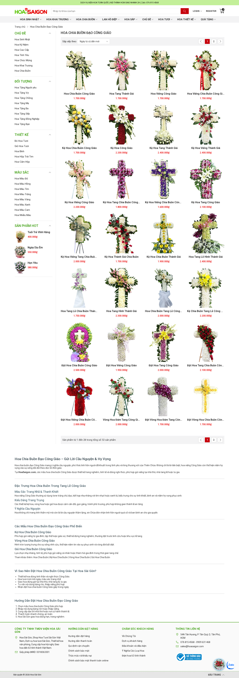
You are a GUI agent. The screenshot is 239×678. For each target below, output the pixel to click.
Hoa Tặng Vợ (22, 92)
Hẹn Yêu (33, 262)
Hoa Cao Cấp (22, 49)
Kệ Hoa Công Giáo (122, 148)
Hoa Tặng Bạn (22, 124)
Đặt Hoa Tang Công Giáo (164, 365)
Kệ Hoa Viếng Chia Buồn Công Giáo (163, 202)
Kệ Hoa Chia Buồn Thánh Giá (164, 256)
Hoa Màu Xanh (22, 204)
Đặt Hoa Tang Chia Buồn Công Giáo (205, 365)
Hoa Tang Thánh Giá (121, 93)
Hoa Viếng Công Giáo (163, 93)
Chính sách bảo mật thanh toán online (88, 660)
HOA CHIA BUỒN (85, 19)
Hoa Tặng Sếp (22, 113)
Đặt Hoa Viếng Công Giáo (121, 365)
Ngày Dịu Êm (35, 247)
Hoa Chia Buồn (23, 70)
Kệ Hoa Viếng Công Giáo (79, 202)
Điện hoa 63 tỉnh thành (134, 655)
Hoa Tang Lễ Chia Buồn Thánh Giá (79, 311)
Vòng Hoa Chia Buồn (79, 557)
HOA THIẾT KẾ (185, 19)
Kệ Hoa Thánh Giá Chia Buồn (122, 256)
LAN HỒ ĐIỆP (109, 19)
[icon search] (185, 11)
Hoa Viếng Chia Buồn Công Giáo (205, 93)
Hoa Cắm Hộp (22, 161)
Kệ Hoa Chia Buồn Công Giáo (79, 148)
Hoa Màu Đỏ (21, 178)
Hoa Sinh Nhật (22, 39)
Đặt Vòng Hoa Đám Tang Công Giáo (163, 419)
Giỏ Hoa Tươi (22, 146)
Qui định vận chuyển (78, 646)
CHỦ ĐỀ (146, 19)
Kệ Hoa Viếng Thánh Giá (205, 148)
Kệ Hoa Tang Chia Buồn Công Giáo (121, 202)
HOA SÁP (129, 19)
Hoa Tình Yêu (22, 55)
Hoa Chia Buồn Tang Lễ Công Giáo (163, 311)
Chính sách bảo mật (78, 650)
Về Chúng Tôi (129, 636)
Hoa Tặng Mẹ (22, 103)
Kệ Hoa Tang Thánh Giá (164, 148)
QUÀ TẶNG (207, 19)
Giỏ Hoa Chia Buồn (100, 557)
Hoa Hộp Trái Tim (24, 156)
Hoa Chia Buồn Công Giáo (79, 93)
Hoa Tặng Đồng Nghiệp (27, 118)
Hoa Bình (19, 151)
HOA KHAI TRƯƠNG (57, 19)
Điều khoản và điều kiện (134, 646)
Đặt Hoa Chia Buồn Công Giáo (79, 365)
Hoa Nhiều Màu (23, 215)
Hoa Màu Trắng (23, 194)
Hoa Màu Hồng (23, 183)
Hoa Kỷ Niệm (21, 44)
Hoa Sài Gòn (35, 675)
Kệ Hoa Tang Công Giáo (205, 202)
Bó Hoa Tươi (21, 140)
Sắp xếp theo (69, 41)
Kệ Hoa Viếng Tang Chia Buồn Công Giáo (79, 256)
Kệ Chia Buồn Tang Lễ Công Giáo (205, 311)
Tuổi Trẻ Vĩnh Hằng (39, 232)
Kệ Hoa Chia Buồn (59, 557)
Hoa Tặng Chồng (24, 98)
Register (211, 11)
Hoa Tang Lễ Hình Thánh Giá (206, 256)
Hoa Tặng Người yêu (25, 87)
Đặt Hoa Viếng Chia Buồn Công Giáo (79, 419)
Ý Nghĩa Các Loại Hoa (133, 650)
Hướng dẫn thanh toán (80, 641)
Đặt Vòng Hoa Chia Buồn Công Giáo (205, 419)
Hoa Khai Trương (24, 65)
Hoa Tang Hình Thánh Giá (121, 311)
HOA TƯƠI (164, 19)
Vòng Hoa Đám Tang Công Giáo (121, 419)
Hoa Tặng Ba (21, 108)
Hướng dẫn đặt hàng (79, 636)
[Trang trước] (200, 41)
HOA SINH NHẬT (29, 19)
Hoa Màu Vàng (22, 199)
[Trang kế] (220, 41)
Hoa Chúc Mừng (23, 60)
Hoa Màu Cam (22, 209)
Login (196, 11)
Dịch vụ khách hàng (132, 641)
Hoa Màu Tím (22, 189)
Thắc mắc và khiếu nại (80, 655)
